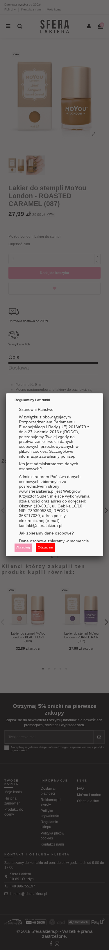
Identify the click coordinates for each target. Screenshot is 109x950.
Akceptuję (23, 547)
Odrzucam (45, 547)
